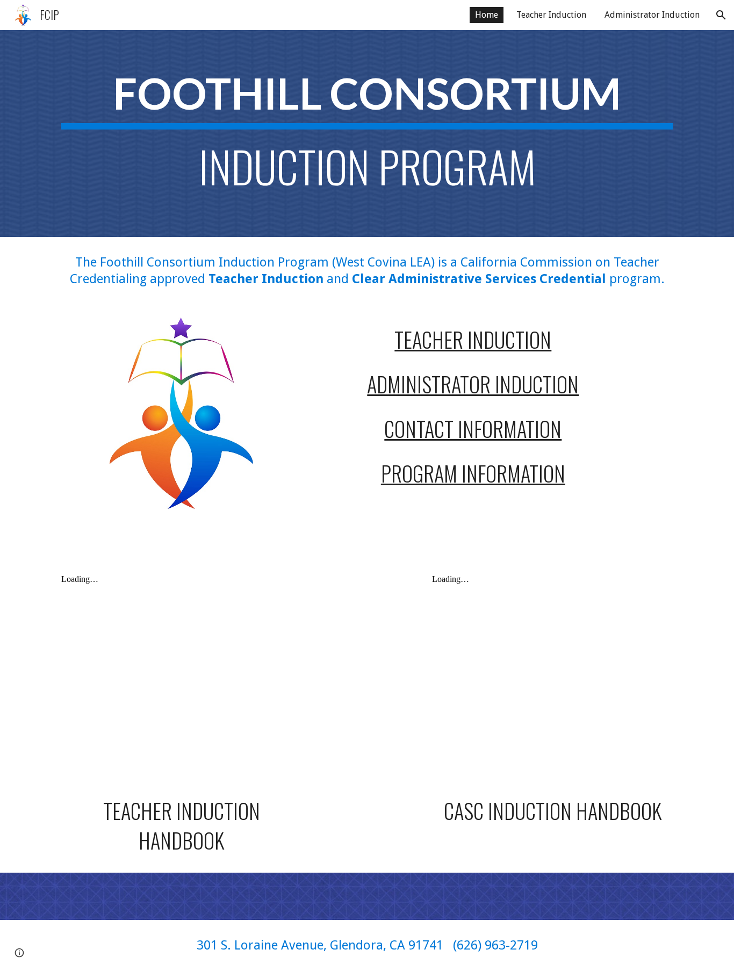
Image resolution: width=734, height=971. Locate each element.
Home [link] (486, 15)
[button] (721, 15)
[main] (367, 133)
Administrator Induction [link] (652, 15)
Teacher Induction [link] (551, 15)
